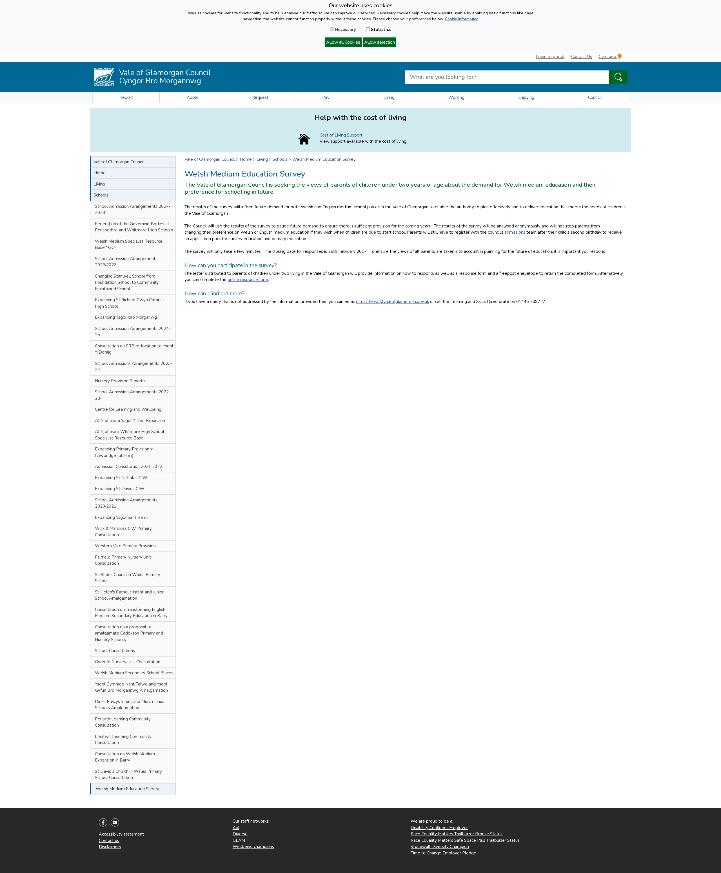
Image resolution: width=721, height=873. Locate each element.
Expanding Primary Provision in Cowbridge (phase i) (124, 452)
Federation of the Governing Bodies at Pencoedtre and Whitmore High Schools (134, 227)
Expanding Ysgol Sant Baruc (121, 517)
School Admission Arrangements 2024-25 (132, 332)
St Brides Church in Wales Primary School (127, 578)
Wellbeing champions (253, 846)
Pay (326, 97)
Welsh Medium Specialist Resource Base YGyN (129, 244)
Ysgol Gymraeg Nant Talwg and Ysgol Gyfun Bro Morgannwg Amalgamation (131, 687)
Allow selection (379, 42)
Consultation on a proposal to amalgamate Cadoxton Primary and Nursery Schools (129, 633)
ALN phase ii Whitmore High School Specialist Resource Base (129, 435)
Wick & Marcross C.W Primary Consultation (123, 532)
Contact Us (581, 56)
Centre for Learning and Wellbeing (128, 409)
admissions (514, 232)
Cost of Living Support (341, 135)
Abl (236, 827)
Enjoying (526, 97)
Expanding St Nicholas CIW (121, 478)
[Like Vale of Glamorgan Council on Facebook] (103, 822)
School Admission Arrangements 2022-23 (132, 395)
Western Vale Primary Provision (125, 546)
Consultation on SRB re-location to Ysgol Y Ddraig (134, 349)
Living (389, 97)
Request (260, 97)
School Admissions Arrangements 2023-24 (133, 367)
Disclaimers (110, 847)
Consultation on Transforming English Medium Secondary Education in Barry (131, 613)
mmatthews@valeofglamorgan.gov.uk (392, 301)
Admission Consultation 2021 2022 (128, 466)
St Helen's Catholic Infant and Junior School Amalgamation (129, 595)
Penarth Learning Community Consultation (123, 722)
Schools (101, 195)
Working (456, 97)
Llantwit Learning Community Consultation (123, 740)
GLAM (239, 840)
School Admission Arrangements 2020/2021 (126, 503)
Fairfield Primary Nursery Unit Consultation (123, 560)
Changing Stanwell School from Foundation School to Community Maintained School (127, 282)
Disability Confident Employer (439, 827)
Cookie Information (462, 19)
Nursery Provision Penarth (120, 381)
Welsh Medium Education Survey (127, 789)
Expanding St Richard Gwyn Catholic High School (129, 303)
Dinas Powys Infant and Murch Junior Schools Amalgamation (130, 705)
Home (100, 173)
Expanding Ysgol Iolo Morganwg (126, 317)
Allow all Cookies (343, 42)
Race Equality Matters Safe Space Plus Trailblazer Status (465, 840)
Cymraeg (608, 56)
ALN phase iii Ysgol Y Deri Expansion (130, 420)
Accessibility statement (121, 834)
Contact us (109, 840)
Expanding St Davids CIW (119, 489)
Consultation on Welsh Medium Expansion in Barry (125, 757)
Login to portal (550, 56)
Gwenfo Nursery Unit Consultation (127, 662)
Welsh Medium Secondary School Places (134, 673)
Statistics (380, 29)
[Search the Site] (618, 77)
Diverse (240, 834)
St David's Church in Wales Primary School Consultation (128, 775)
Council (595, 97)
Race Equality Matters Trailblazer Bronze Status (456, 834)
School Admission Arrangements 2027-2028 (132, 210)
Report (126, 97)
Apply (192, 97)
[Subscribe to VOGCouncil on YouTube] (115, 822)
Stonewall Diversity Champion (440, 846)
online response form (248, 279)
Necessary (345, 29)
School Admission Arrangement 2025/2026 (125, 262)
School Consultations (115, 650)
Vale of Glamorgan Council (119, 162)
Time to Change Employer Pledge (443, 853)
